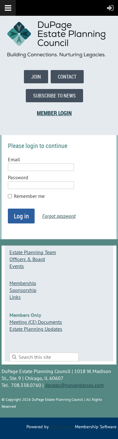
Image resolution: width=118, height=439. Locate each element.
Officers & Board (27, 259)
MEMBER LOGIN (54, 113)
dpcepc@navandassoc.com (74, 385)
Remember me (29, 196)
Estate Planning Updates (35, 329)
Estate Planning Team (32, 252)
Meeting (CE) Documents (35, 322)
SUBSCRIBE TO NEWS (54, 95)
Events (16, 266)
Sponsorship (23, 290)
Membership (22, 283)
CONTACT (67, 76)
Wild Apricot (62, 427)
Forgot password (59, 216)
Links (15, 297)
